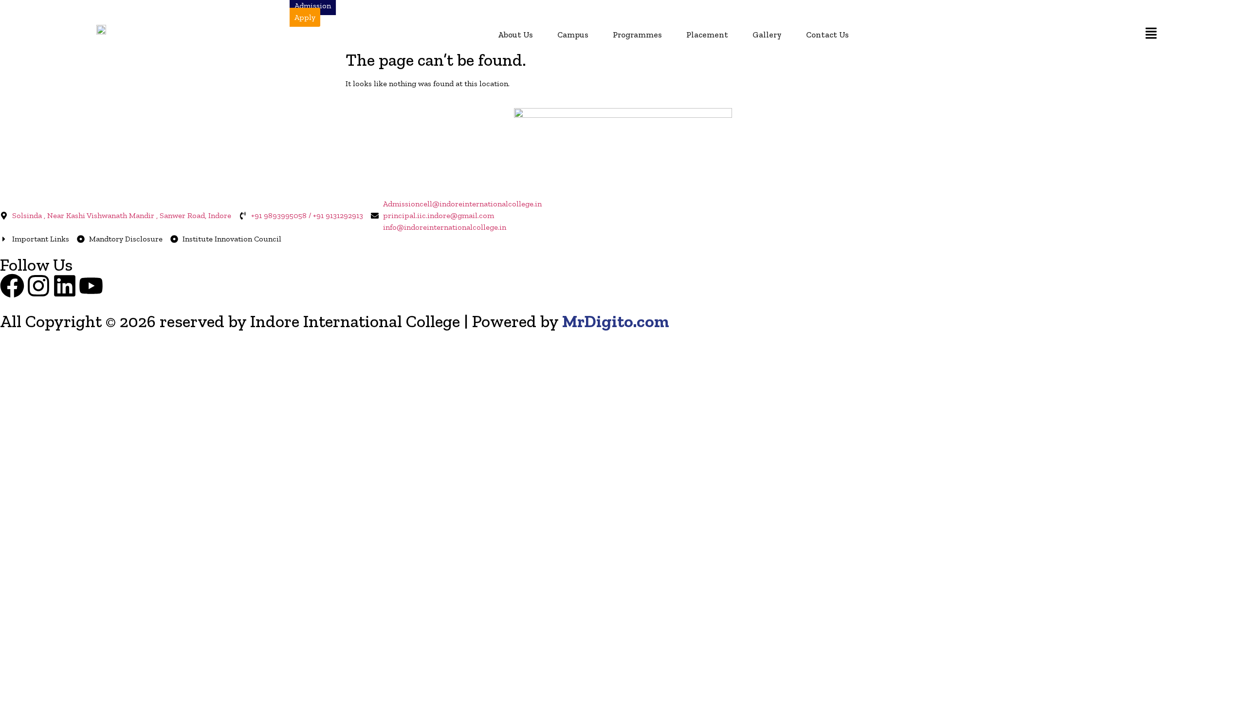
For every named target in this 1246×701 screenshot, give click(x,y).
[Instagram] (38, 286)
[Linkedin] (65, 286)
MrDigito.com (615, 321)
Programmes (637, 34)
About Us (515, 34)
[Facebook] (12, 286)
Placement (707, 34)
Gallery (767, 34)
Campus (572, 34)
